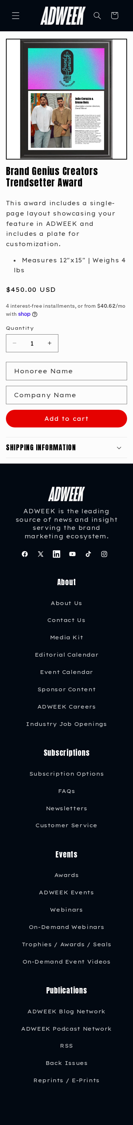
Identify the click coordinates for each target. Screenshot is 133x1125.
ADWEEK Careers (66, 706)
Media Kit (66, 637)
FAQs (66, 790)
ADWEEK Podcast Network (66, 1028)
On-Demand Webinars (66, 926)
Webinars (66, 909)
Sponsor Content (66, 689)
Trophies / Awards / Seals (67, 944)
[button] (15, 15)
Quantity (20, 328)
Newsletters (67, 808)
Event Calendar (66, 671)
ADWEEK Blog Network (66, 1011)
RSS (66, 1045)
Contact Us (66, 619)
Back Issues (66, 1062)
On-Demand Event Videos (67, 961)
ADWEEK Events (66, 892)
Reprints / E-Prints (66, 1080)
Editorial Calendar (66, 654)
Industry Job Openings (66, 723)
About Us (66, 603)
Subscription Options (66, 773)
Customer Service (66, 825)
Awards (66, 874)
